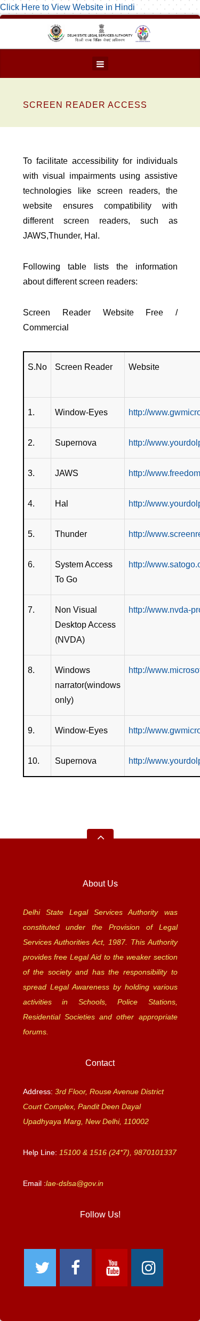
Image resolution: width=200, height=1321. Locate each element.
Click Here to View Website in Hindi (67, 7)
